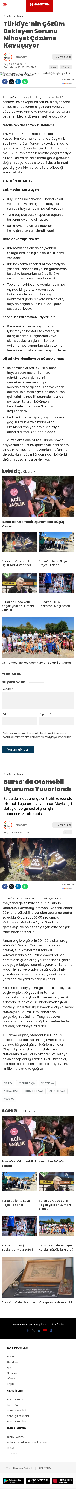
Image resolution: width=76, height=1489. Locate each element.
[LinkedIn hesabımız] (51, 1330)
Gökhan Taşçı (27, 1083)
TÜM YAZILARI (62, 57)
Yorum (8, 689)
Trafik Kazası (58, 1090)
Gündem (66, 67)
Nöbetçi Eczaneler (18, 1416)
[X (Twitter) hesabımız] (33, 1330)
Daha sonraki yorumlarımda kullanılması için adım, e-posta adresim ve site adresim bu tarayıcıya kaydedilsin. (37, 735)
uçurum (9, 1098)
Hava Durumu (15, 1399)
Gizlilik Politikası (16, 1437)
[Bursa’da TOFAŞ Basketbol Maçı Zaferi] (56, 585)
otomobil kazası (34, 1090)
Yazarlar (12, 1453)
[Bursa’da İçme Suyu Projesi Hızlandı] (56, 544)
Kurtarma (48, 1083)
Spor (10, 1367)
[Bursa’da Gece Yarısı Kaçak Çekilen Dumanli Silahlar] (19, 585)
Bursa (53, 67)
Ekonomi (12, 1373)
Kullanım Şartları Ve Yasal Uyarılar (27, 1442)
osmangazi (11, 1090)
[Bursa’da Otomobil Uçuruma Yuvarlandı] (19, 544)
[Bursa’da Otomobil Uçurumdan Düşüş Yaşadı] (38, 496)
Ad (5, 714)
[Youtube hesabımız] (45, 1330)
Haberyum (20, 57)
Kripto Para (13, 1405)
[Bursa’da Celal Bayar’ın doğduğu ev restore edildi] (38, 1277)
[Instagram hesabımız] (39, 1330)
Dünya (11, 1378)
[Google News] (67, 83)
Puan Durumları (16, 1421)
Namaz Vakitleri (16, 1410)
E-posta (45, 714)
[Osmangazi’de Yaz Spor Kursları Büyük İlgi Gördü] (38, 637)
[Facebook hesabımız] (28, 1330)
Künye (11, 1448)
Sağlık (10, 1384)
